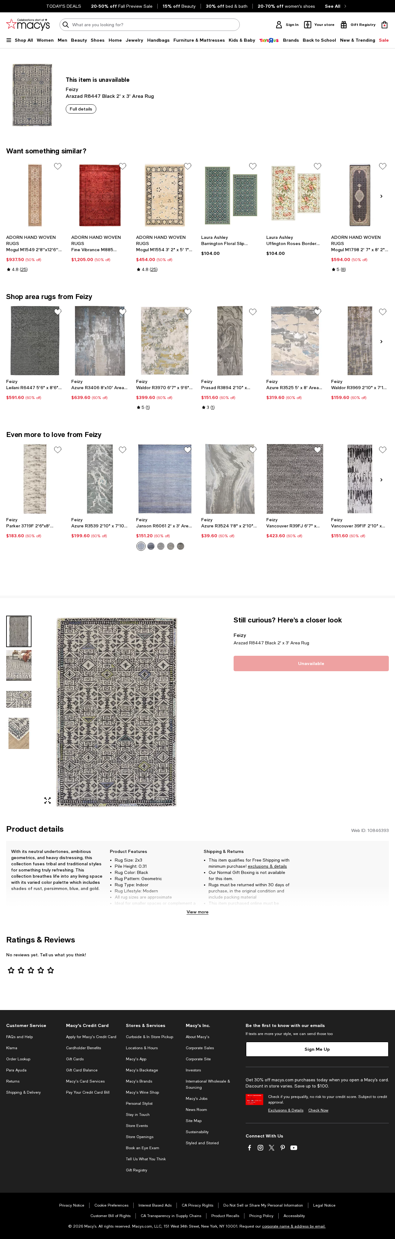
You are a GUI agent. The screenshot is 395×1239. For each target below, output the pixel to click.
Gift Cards (75, 1059)
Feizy (72, 89)
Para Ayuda (16, 1070)
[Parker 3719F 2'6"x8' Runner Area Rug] (35, 479)
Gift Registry (136, 1170)
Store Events (137, 1126)
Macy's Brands (139, 1081)
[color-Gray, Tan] (180, 546)
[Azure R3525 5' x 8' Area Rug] (295, 341)
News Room (196, 1110)
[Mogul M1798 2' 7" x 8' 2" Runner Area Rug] (360, 195)
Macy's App (136, 1059)
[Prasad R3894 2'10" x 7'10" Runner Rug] (230, 341)
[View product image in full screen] (47, 800)
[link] (35, 253)
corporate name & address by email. (294, 1226)
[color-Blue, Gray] (151, 546)
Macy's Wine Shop (142, 1092)
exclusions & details (267, 866)
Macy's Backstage (142, 1070)
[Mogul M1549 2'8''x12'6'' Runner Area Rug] (35, 195)
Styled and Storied (202, 1143)
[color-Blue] (141, 546)
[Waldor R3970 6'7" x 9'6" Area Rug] (165, 341)
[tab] (18, 631)
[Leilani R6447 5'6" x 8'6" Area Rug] (35, 341)
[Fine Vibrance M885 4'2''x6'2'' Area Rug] (100, 195)
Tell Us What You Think (146, 1159)
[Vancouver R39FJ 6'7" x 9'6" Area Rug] (295, 479)
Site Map (194, 1121)
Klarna (11, 1048)
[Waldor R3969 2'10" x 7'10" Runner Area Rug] (360, 341)
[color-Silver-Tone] (160, 546)
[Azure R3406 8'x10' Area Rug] (100, 341)
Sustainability (197, 1132)
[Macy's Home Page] (28, 25)
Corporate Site (198, 1059)
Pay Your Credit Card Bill (88, 1092)
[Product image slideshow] (116, 712)
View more (198, 911)
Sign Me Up (317, 1049)
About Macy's (197, 1037)
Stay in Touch (138, 1114)
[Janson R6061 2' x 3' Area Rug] (165, 479)
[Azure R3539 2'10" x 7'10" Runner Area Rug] (100, 479)
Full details (81, 108)
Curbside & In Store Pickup (149, 1037)
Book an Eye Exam (142, 1148)
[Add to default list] (57, 166)
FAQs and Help (19, 1037)
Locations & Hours (142, 1048)
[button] (100, 712)
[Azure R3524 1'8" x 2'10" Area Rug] (230, 479)
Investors (193, 1070)
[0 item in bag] (384, 25)
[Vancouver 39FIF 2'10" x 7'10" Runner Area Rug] (360, 479)
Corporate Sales (200, 1048)
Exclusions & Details (285, 1110)
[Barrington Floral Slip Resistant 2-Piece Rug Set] (230, 195)
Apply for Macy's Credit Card (91, 1037)
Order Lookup (18, 1059)
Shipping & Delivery (23, 1092)
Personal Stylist (139, 1103)
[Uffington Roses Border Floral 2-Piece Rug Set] (295, 195)
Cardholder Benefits (83, 1048)
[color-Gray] (170, 546)
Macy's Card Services (85, 1081)
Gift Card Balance (82, 1070)
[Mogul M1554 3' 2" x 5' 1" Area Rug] (165, 195)
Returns (12, 1081)
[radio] (141, 546)
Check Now (318, 1110)
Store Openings (139, 1137)
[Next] (381, 196)
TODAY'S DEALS (63, 6)
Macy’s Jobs (196, 1098)
